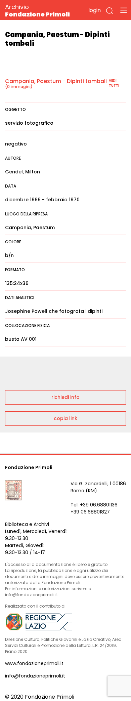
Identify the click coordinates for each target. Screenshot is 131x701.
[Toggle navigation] (123, 10)
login (94, 10)
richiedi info (65, 397)
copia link (65, 418)
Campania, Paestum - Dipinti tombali (56, 81)
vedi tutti (114, 83)
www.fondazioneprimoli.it (34, 663)
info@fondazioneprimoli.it (35, 675)
